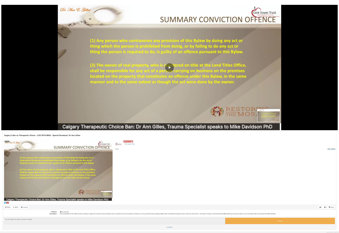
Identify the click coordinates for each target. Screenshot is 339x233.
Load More (169, 227)
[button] (128, 141)
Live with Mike (65, 212)
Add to (16, 207)
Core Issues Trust (130, 144)
